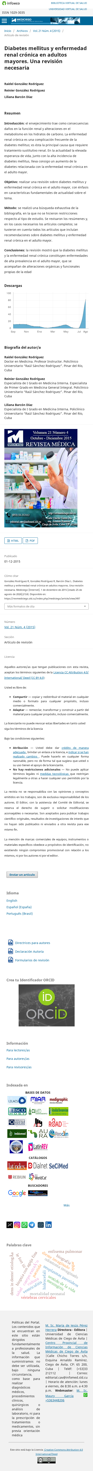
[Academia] (41, 1227)
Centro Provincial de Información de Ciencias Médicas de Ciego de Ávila (66, 1347)
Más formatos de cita (20, 606)
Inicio (7, 31)
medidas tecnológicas (55, 774)
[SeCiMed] (58, 1169)
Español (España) (19, 907)
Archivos (22, 31)
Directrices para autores (32, 943)
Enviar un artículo (22, 875)
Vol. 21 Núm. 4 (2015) (46, 31)
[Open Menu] (4, 20)
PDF (32, 541)
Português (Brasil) (19, 913)
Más (67, 1205)
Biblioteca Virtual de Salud (69, 3)
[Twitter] (9, 1227)
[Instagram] (17, 1227)
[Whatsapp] (24, 1227)
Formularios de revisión (32, 960)
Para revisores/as (19, 1067)
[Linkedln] (48, 1227)
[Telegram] (32, 1227)
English (11, 900)
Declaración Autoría (29, 951)
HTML (14, 541)
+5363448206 (54, 1400)
